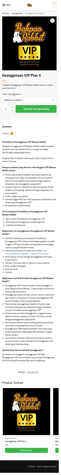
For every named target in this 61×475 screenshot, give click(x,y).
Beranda (5, 13)
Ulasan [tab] (7, 133)
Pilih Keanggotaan (12, 94)
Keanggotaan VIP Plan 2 (16, 441)
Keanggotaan (17, 13)
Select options (26, 450)
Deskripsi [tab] (7, 126)
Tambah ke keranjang (36, 109)
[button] (54, 5)
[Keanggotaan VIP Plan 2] (26, 411)
